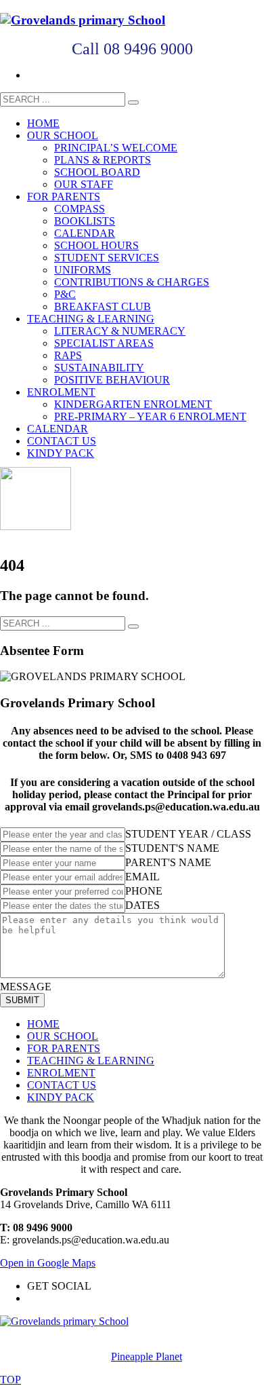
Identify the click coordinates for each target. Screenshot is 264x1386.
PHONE (143, 891)
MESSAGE (25, 986)
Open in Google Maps (47, 1263)
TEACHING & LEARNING (90, 1060)
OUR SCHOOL (62, 1036)
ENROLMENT (61, 1073)
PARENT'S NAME (168, 862)
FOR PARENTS (63, 1048)
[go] (133, 102)
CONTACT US (61, 1085)
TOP (10, 1379)
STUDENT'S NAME (172, 848)
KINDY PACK (60, 1097)
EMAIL (142, 876)
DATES (142, 905)
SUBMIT (22, 1000)
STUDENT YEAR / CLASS (188, 834)
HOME (43, 1024)
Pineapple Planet (146, 1356)
